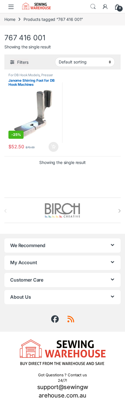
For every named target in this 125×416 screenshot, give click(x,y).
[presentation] (119, 211)
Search (93, 6)
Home (9, 19)
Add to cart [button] (53, 147)
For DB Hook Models (24, 75)
